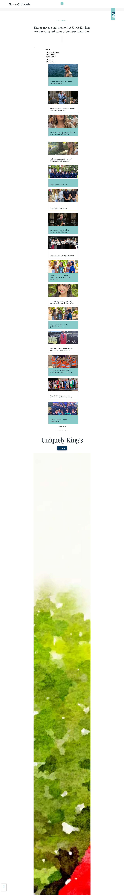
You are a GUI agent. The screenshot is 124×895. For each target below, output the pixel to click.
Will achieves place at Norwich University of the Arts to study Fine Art (62, 109)
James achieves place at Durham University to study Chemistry (59, 231)
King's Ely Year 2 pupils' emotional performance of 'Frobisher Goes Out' (60, 397)
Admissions (62, 448)
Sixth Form (50, 58)
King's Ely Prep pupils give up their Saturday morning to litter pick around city (61, 372)
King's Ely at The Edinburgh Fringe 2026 (62, 256)
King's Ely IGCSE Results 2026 (58, 185)
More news (62, 426)
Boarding (50, 60)
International (51, 62)
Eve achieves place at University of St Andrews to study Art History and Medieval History (61, 277)
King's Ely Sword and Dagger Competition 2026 (58, 420)
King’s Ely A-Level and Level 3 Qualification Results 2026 (59, 326)
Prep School (50, 54)
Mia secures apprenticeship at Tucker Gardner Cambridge (61, 82)
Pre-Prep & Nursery (53, 52)
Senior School (51, 56)
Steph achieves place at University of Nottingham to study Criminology (60, 160)
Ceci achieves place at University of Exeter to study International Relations (62, 133)
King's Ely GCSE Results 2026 (58, 208)
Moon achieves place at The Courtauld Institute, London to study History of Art (62, 302)
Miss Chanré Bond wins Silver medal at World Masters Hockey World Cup (61, 349)
